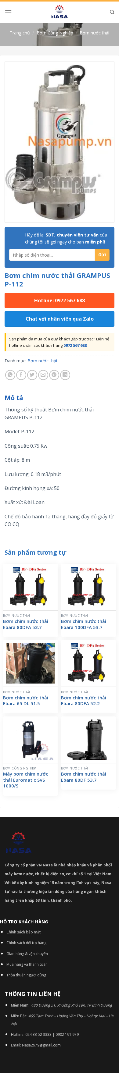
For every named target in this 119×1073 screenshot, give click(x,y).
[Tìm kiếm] (112, 12)
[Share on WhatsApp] (10, 375)
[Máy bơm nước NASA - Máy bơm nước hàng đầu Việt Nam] (59, 12)
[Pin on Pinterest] (54, 375)
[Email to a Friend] (43, 375)
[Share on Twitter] (32, 375)
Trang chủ (20, 33)
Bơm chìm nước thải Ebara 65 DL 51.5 (25, 701)
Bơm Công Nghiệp (55, 33)
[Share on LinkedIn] (65, 375)
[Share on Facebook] (21, 375)
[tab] (59, 398)
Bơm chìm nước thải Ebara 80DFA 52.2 (83, 701)
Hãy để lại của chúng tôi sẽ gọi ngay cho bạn (66, 238)
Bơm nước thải (94, 33)
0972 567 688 (75, 345)
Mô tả (14, 397)
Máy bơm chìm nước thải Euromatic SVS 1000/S (25, 780)
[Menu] (8, 12)
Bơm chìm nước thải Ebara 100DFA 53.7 (83, 624)
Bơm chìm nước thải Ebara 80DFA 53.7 (25, 624)
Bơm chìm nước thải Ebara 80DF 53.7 (83, 777)
